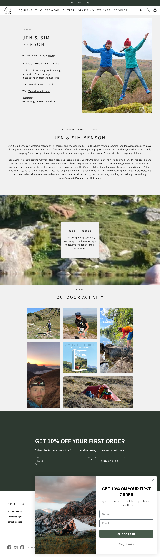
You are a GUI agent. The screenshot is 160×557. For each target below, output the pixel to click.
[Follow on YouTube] (22, 547)
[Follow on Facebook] (10, 547)
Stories (120, 10)
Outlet (68, 10)
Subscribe (110, 461)
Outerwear (49, 10)
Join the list (126, 534)
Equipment (28, 10)
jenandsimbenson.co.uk (41, 84)
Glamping (86, 10)
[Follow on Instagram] (16, 547)
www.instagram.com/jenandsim (38, 101)
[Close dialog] (153, 480)
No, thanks (126, 544)
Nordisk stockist (15, 521)
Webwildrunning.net (39, 91)
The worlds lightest (16, 516)
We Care (104, 10)
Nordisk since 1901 (16, 511)
